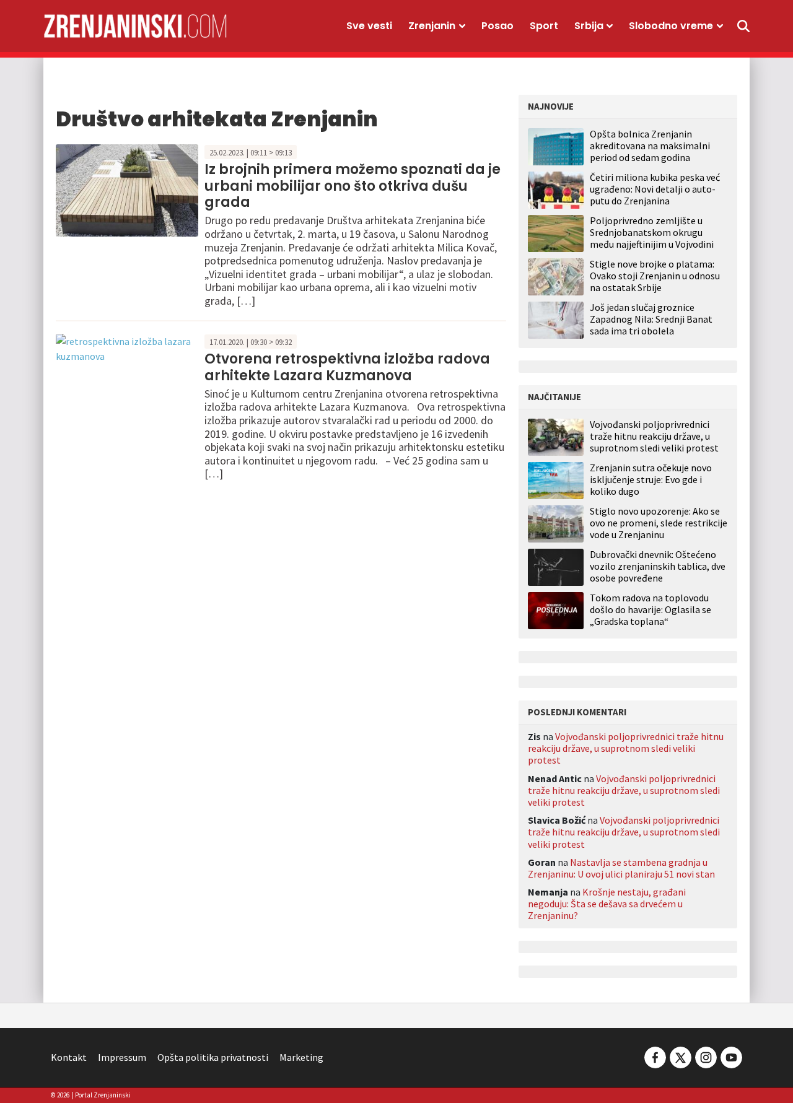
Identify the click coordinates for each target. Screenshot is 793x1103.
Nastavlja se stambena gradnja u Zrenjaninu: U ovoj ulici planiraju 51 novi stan (621, 868)
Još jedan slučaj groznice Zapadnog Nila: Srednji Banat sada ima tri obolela (651, 319)
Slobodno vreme (671, 26)
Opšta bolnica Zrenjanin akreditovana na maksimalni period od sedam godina (650, 145)
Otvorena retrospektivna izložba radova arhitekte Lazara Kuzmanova (347, 367)
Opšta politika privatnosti (212, 1057)
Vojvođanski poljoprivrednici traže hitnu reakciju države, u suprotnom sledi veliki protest (654, 436)
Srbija (588, 26)
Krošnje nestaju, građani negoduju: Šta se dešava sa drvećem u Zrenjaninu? (607, 904)
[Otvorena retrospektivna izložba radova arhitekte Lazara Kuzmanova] (127, 347)
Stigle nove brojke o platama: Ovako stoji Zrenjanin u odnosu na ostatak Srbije (655, 276)
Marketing (301, 1057)
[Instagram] (706, 1056)
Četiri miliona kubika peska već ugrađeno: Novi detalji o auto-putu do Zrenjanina (655, 189)
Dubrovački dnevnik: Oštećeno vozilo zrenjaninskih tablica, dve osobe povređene (657, 566)
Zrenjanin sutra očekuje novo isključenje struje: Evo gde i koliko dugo (651, 479)
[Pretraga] (743, 26)
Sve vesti (369, 26)
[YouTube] (730, 1056)
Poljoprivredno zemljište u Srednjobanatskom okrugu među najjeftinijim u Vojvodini (652, 232)
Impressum (122, 1057)
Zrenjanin (431, 26)
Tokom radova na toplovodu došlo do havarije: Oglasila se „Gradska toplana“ (650, 609)
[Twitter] (680, 1056)
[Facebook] (655, 1056)
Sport (544, 26)
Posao (497, 26)
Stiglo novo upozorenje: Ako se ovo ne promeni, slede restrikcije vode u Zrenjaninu (658, 523)
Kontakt (69, 1057)
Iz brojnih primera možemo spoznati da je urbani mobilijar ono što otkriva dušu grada (352, 186)
